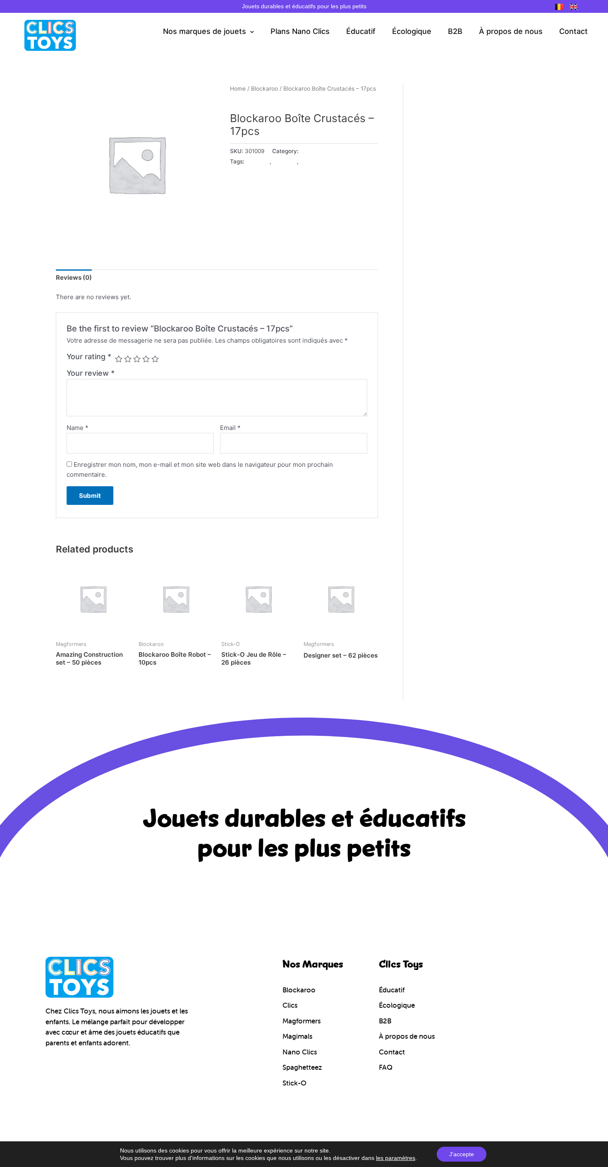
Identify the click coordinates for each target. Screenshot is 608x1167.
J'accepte (461, 1154)
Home (238, 88)
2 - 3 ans (285, 161)
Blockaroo (264, 88)
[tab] (74, 277)
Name (78, 428)
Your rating (89, 356)
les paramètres (395, 1158)
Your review (91, 373)
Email (230, 428)
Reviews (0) (74, 277)
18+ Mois (258, 161)
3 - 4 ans (312, 161)
